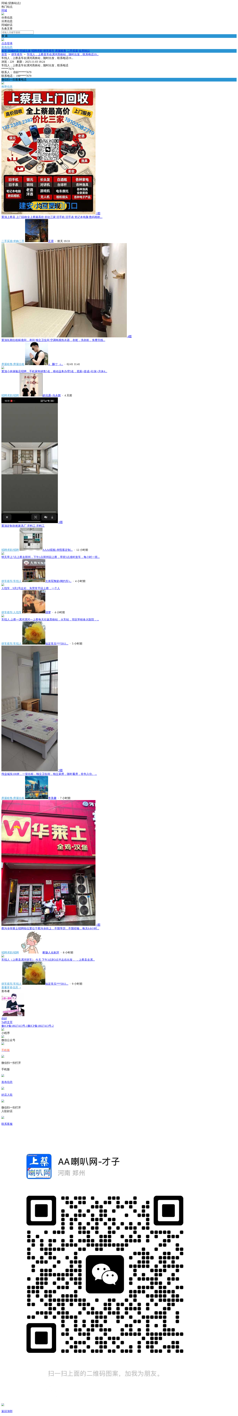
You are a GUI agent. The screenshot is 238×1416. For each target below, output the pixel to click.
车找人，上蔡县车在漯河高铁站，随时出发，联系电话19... (63, 54)
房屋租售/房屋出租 (12, 364)
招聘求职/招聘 (10, 395)
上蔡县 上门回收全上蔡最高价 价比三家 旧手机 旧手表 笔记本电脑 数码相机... (51, 217)
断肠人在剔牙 (51, 952)
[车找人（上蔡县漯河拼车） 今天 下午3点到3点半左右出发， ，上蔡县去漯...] (2, 956)
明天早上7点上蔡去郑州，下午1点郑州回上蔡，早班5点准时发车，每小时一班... (50, 557)
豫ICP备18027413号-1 (14, 1025)
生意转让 (84, 50)
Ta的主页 (7, 1022)
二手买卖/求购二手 (12, 241)
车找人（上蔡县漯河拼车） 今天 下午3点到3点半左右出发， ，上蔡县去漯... (48, 959)
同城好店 (13, 50)
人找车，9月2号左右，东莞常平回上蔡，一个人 (30, 588)
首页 (4, 50)
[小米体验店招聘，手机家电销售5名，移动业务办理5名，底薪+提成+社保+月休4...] (2, 368)
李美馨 (52, 798)
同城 (4, 10)
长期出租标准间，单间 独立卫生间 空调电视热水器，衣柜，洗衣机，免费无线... (53, 340)
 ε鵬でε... (55, 364)
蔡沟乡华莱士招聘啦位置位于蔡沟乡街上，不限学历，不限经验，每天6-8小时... (50, 928)
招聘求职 (37, 50)
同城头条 (25, 50)
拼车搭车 (48, 50)
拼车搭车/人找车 (11, 612)
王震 (51, 241)
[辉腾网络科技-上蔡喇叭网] (2, 14)
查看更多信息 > (11, 987)
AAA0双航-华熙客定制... (58, 549)
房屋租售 (60, 50)
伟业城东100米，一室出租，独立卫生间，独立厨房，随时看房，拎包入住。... (49, 773)
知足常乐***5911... (56, 643)
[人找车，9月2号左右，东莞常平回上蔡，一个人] (2, 584)
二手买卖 (72, 50)
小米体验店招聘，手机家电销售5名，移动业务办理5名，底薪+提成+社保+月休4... (54, 371)
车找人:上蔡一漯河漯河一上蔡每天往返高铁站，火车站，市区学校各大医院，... (50, 619)
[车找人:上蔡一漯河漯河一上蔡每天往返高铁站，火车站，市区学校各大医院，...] (2, 616)
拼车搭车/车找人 (11, 581)
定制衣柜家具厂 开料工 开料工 (23, 525)
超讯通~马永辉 (52, 395)
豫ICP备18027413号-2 (41, 1025)
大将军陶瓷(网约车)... (58, 581)
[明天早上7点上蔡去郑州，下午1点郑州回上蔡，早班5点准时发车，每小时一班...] (2, 553)
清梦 (48, 612)
